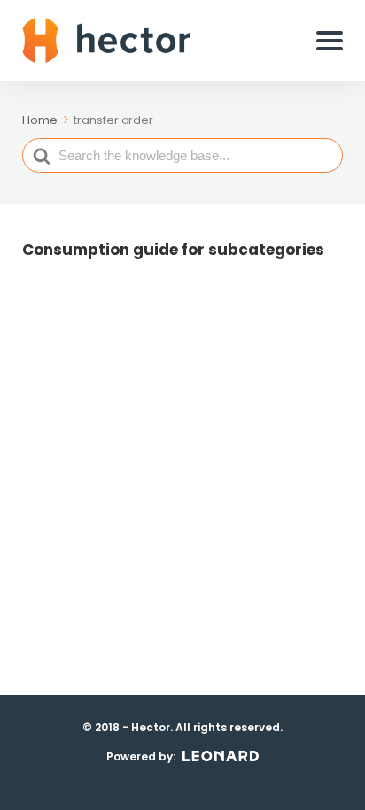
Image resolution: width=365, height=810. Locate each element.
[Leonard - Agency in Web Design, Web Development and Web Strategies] (220, 756)
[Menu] (329, 40)
